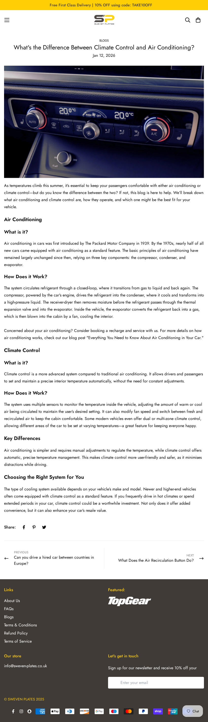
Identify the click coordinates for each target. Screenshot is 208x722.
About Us (12, 601)
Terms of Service (18, 641)
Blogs (104, 40)
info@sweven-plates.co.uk (25, 666)
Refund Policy (16, 633)
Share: (10, 527)
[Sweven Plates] (104, 20)
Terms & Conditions (20, 625)
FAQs (8, 609)
